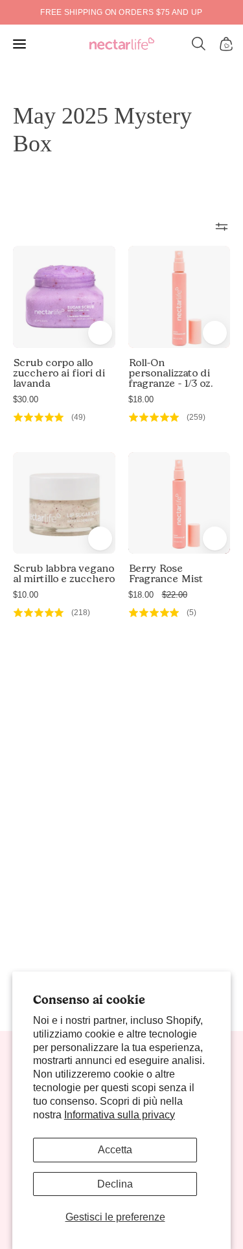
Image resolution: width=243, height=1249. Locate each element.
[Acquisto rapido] (100, 333)
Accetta (115, 1149)
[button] (199, 44)
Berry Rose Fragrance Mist (165, 573)
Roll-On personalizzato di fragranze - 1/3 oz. (170, 373)
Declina (115, 1183)
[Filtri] (221, 226)
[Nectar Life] (122, 44)
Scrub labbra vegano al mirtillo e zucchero (64, 573)
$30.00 (25, 399)
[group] (121, 12)
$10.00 (25, 595)
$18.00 (141, 399)
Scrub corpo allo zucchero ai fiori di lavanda (59, 373)
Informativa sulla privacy (119, 1114)
